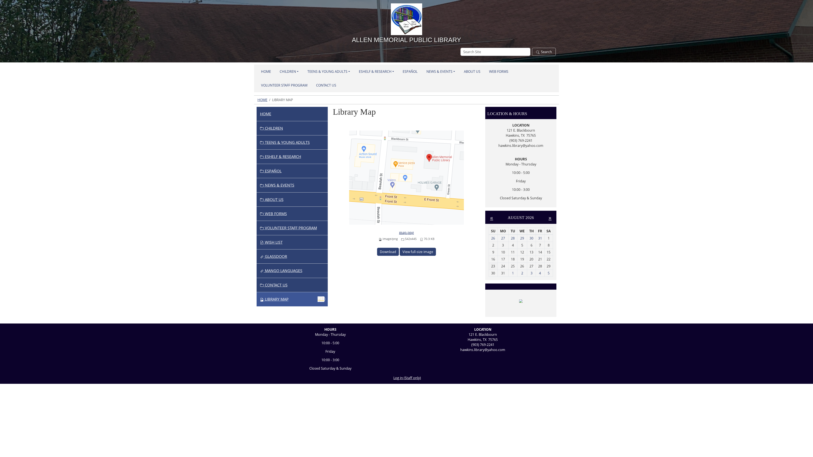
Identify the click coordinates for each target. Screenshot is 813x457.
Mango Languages (283, 270)
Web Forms (498, 71)
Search (546, 52)
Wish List (273, 242)
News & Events (439, 71)
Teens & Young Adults (327, 71)
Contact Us (326, 85)
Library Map (277, 299)
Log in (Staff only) (407, 378)
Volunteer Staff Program (284, 85)
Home (266, 71)
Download (388, 251)
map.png (406, 232)
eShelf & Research (375, 71)
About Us (472, 71)
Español (410, 71)
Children (288, 71)
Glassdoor (275, 256)
